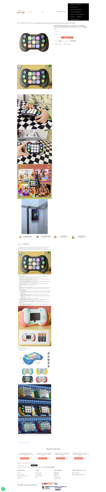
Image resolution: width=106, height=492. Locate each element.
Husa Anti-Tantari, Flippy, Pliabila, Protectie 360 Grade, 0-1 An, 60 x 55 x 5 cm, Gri (44, 454)
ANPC (37, 477)
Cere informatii (68, 44)
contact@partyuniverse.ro (79, 474)
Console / (32, 23)
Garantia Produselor (39, 475)
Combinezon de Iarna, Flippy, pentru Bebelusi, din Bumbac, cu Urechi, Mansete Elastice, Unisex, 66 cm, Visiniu (80, 454)
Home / (18, 23)
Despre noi (19, 472)
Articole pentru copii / (25, 23)
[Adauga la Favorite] (30, 458)
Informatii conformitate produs (23, 442)
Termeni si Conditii (20, 474)
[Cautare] (42, 12)
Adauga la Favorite (58, 44)
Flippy (55, 28)
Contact (18, 478)
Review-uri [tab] (25, 244)
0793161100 (76, 473)
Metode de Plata (39, 472)
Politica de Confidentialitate (50, 467)
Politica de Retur (38, 474)
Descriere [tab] (20, 244)
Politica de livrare (20, 477)
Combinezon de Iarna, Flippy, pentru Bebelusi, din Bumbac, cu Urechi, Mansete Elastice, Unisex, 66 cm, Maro (62, 454)
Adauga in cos (67, 37)
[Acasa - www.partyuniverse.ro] (21, 12)
